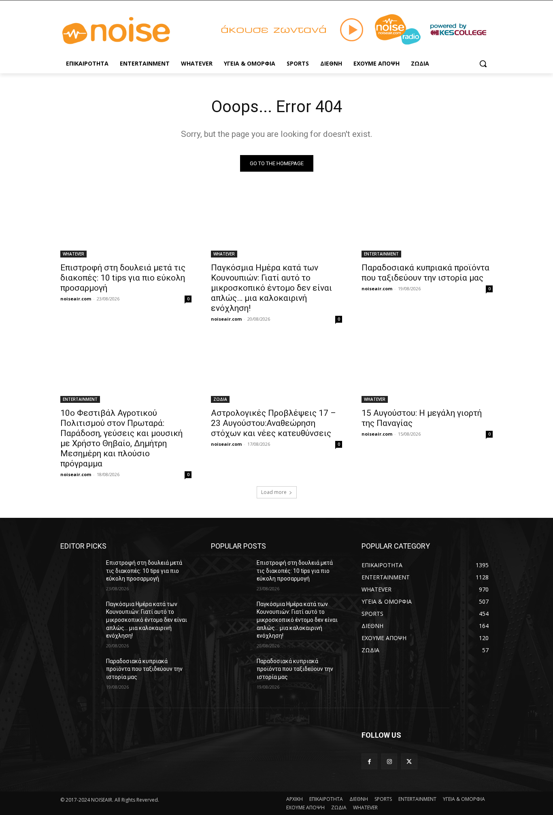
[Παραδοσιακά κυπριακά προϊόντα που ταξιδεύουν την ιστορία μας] (427, 224)
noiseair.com (75, 299)
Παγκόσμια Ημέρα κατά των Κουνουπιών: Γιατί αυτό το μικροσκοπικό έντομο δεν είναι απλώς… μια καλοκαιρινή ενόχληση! (271, 288)
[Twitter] (409, 761)
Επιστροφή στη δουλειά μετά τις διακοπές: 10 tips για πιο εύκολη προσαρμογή (122, 278)
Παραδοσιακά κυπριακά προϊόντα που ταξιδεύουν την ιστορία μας (425, 273)
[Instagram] (389, 761)
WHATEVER (73, 254)
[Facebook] (369, 761)
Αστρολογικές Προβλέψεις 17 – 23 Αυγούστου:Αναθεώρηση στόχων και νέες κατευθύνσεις (273, 423)
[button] (483, 63)
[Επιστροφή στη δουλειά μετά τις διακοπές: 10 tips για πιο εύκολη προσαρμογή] (125, 224)
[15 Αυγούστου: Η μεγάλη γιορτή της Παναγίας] (427, 370)
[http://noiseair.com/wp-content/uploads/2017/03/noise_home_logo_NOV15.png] (125, 31)
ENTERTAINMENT (381, 254)
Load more (274, 492)
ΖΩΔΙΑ (220, 399)
